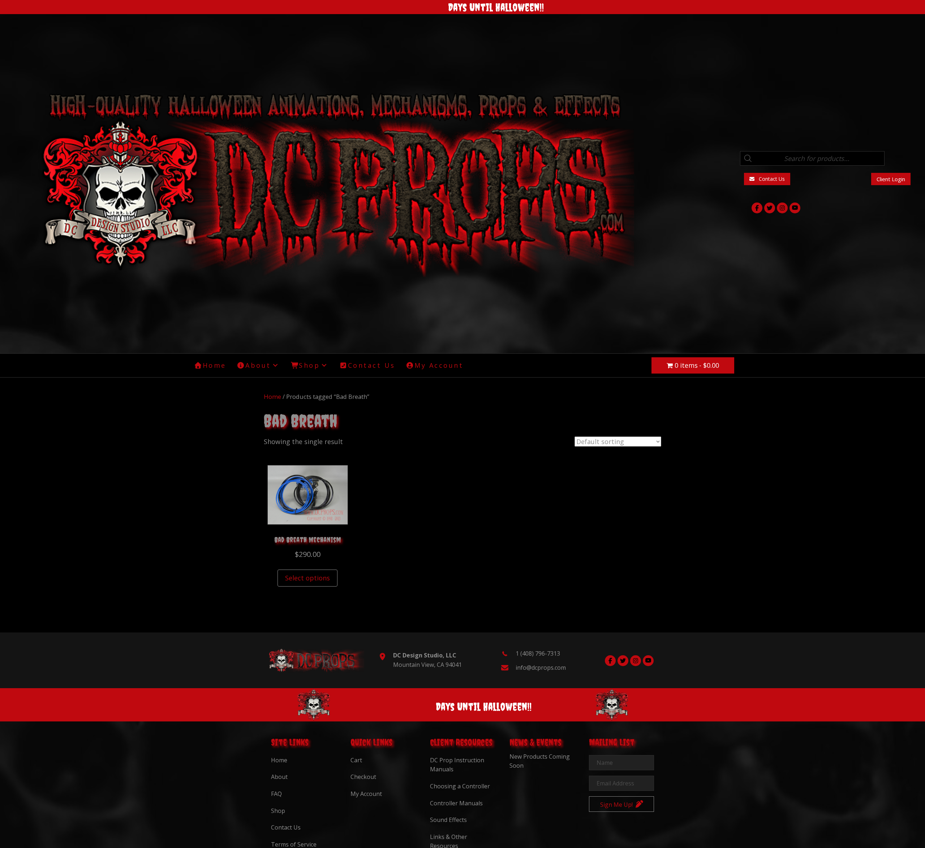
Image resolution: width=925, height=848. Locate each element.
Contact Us (286, 827)
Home (272, 396)
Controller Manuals (456, 803)
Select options (307, 578)
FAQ (276, 794)
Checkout (363, 777)
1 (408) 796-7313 (538, 653)
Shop (278, 811)
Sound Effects (448, 820)
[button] (767, 179)
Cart (356, 760)
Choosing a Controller (460, 786)
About (279, 777)
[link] (210, 365)
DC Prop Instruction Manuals (457, 765)
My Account (366, 794)
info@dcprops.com (541, 668)
